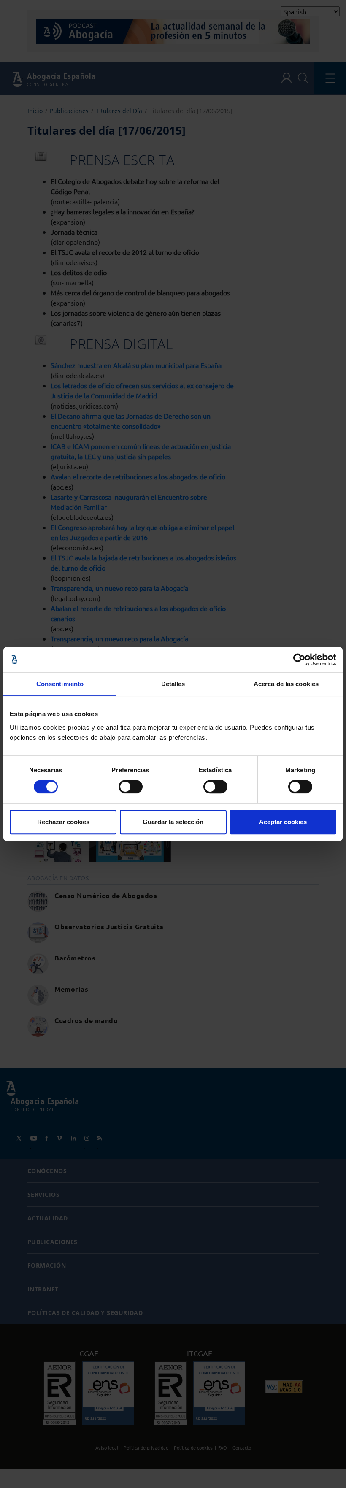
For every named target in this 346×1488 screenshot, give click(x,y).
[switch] (131, 786)
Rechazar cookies (63, 821)
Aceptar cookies (283, 821)
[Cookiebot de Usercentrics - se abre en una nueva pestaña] (299, 659)
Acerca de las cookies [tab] (286, 683)
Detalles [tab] (173, 683)
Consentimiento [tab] (60, 683)
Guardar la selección (173, 821)
